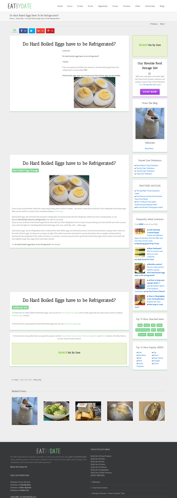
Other (103, 336)
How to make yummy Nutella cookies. (155, 267)
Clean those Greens (100, 488)
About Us (14, 467)
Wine (140, 361)
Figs (154, 352)
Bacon (155, 355)
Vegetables (93, 336)
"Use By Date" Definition (145, 168)
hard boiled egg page (72, 324)
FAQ (39, 380)
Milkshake (96, 482)
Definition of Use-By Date (20, 482)
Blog (35, 380)
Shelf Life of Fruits (97, 461)
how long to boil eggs (70, 313)
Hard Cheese (158, 358)
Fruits (73, 336)
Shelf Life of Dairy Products (101, 456)
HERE (141, 224)
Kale (140, 352)
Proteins (85, 336)
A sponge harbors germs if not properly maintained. (150, 285)
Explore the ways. (156, 299)
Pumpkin (156, 361)
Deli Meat (142, 355)
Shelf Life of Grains (98, 464)
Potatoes (142, 334)
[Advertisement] (36, 68)
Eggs (140, 325)
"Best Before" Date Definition (147, 165)
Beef (153, 330)
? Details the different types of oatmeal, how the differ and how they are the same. (149, 235)
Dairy (63, 336)
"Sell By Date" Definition (145, 171)
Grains (78, 336)
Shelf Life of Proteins (99, 467)
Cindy (16, 380)
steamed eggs (17, 315)
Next (162, 24)
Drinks (68, 336)
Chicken (161, 330)
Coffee (150, 334)
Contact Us (22, 467)
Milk (153, 325)
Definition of (20, 485)
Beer (140, 358)
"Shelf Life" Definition (144, 174)
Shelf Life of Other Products (101, 473)
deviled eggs (58, 211)
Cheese (158, 334)
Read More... (150, 148)
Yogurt (146, 325)
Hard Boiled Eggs (142, 330)
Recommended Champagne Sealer (149, 207)
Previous (154, 24)
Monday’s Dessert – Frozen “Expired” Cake (108, 493)
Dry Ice (156, 363)
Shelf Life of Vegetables (100, 470)
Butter (159, 325)
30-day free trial (149, 84)
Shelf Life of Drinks (98, 459)
